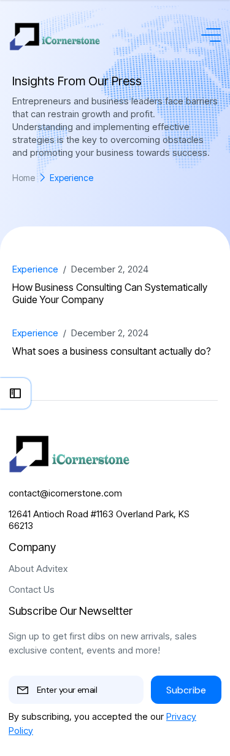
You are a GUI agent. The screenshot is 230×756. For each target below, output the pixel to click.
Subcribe (186, 690)
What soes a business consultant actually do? (111, 351)
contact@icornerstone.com (65, 493)
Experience (35, 269)
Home (23, 177)
